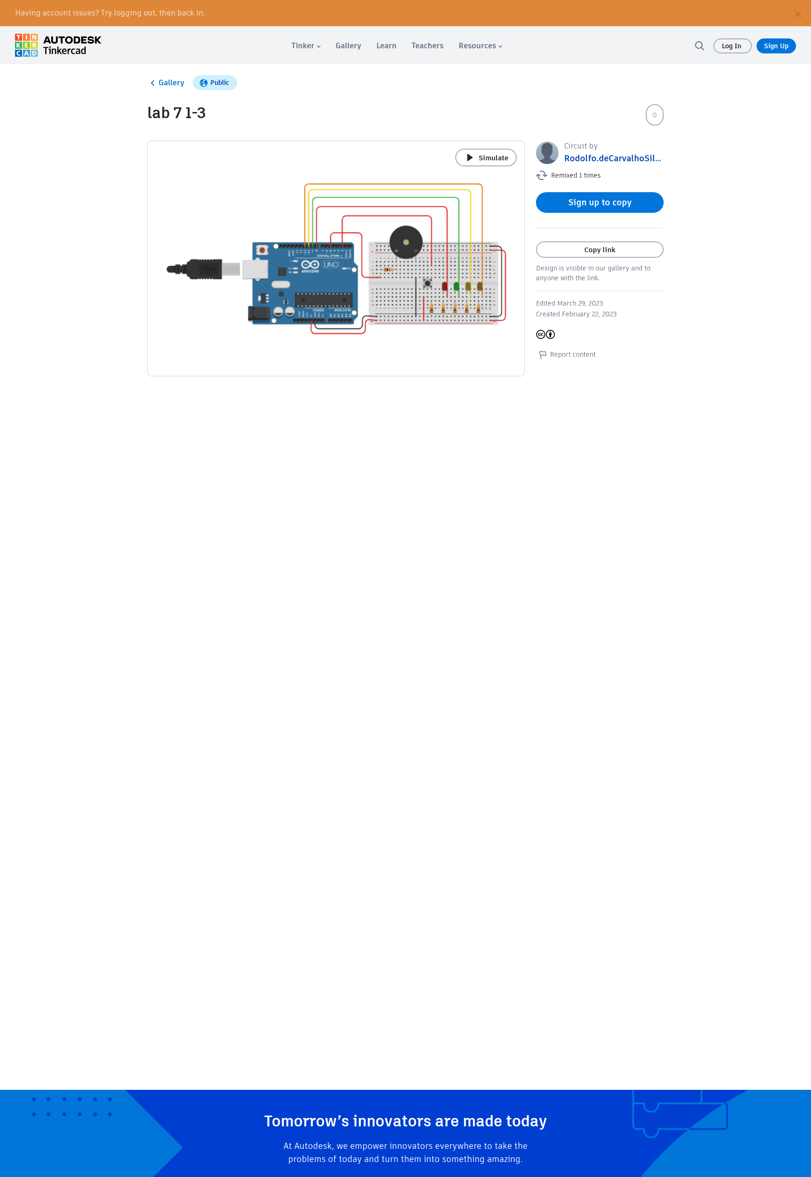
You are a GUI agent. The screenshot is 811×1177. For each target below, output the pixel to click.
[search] (699, 45)
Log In (732, 46)
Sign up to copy (600, 202)
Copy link (599, 250)
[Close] (797, 13)
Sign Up (776, 46)
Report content (573, 354)
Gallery (171, 82)
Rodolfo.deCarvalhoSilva (614, 158)
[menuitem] (306, 45)
